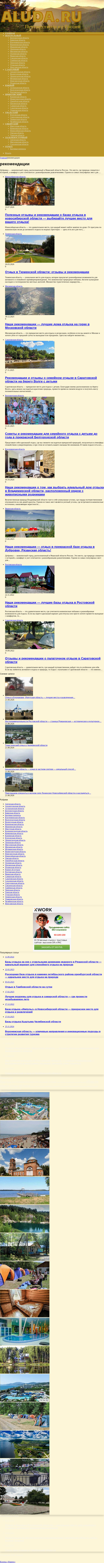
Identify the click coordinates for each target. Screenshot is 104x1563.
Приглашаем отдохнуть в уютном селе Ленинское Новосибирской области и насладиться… (48, 793)
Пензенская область (18, 103)
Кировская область (18, 97)
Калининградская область (16, 831)
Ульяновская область (19, 110)
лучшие (53, 1081)
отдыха (24, 1085)
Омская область (17, 133)
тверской (89, 1086)
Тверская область (17, 63)
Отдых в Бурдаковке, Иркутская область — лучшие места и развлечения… (40, 697)
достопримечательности (25, 1081)
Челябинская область (19, 122)
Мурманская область (19, 79)
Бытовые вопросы (18, 149)
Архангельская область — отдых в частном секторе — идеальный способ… (40, 769)
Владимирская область (20, 42)
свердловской (73, 1086)
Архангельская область (20, 72)
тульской (95, 1086)
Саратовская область (19, 108)
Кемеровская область (19, 128)
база (3, 1081)
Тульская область (17, 65)
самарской (56, 1086)
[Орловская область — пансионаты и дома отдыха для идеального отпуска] (24, 1373)
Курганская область (18, 115)
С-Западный (12, 69)
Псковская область (18, 83)
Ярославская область (19, 67)
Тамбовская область (18, 60)
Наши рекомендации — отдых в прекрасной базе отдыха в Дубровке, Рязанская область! (50, 548)
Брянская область (17, 40)
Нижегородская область (20, 99)
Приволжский (13, 94)
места (59, 1082)
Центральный (13, 35)
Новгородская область (19, 81)
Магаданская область (19, 142)
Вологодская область (19, 74)
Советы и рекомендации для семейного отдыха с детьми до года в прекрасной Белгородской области (51, 435)
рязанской (49, 1086)
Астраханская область (19, 88)
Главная (3, 158)
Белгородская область (19, 38)
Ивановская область (19, 47)
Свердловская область (19, 117)
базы (8, 1081)
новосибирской (80, 1082)
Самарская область (18, 106)
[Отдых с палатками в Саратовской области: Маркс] (24, 1429)
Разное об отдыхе (12, 870)
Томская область (17, 135)
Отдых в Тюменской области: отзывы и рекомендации (47, 272)
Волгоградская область (20, 90)
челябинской (5, 1089)
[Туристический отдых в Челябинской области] (19, 743)
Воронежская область (19, 45)
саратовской (64, 1086)
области (92, 1081)
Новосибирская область (20, 131)
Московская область (19, 51)
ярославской (16, 1089)
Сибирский (11, 124)
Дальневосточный (16, 137)
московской (70, 1082)
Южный (9, 85)
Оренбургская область (19, 101)
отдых (14, 1085)
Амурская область (18, 140)
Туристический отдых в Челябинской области (26, 745)
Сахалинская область (19, 144)
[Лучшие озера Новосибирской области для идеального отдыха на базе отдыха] (24, 1232)
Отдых (9, 147)
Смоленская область (19, 58)
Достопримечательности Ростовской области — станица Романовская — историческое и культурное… (53, 721)
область (4, 1085)
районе (33, 1086)
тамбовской (82, 1086)
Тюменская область (18, 119)
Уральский (11, 113)
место (63, 1082)
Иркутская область (18, 126)
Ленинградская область (20, 76)
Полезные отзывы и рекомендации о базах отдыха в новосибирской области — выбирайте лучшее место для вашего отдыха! (48, 218)
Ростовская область (18, 92)
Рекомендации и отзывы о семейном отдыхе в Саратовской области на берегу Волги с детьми (51, 379)
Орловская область (18, 54)
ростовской (40, 1086)
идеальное (43, 1082)
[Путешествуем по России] (41, 29)
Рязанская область (18, 56)
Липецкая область (18, 49)
